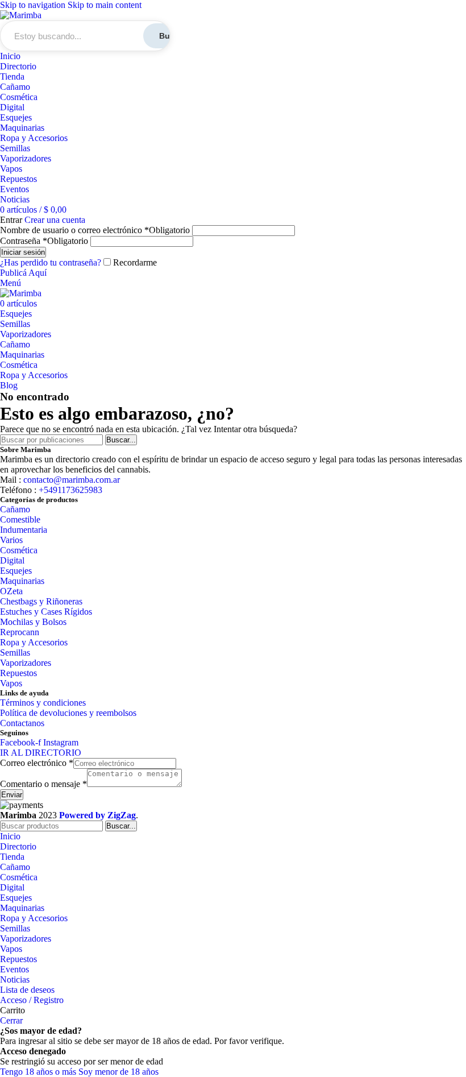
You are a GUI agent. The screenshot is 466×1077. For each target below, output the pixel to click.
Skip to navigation (34, 5)
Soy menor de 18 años (118, 1071)
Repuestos (18, 179)
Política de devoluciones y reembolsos (68, 713)
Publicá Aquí (23, 272)
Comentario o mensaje (43, 784)
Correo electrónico (36, 763)
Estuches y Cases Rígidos (46, 611)
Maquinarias (22, 127)
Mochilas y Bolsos (33, 622)
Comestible (20, 519)
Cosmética (19, 97)
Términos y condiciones (43, 702)
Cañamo (15, 87)
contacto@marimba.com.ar (71, 479)
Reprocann (19, 632)
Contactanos (22, 723)
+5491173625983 (69, 490)
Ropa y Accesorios (34, 138)
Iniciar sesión (23, 252)
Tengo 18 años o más (39, 1071)
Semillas (15, 148)
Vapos (11, 168)
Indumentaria (23, 530)
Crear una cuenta (54, 220)
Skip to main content (105, 5)
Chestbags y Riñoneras (41, 601)
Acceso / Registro (32, 1000)
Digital (12, 107)
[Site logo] (20, 15)
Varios (11, 540)
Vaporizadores (25, 158)
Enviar (11, 794)
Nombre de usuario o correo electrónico (95, 230)
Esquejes (16, 117)
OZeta (11, 591)
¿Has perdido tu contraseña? (50, 262)
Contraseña (44, 241)
